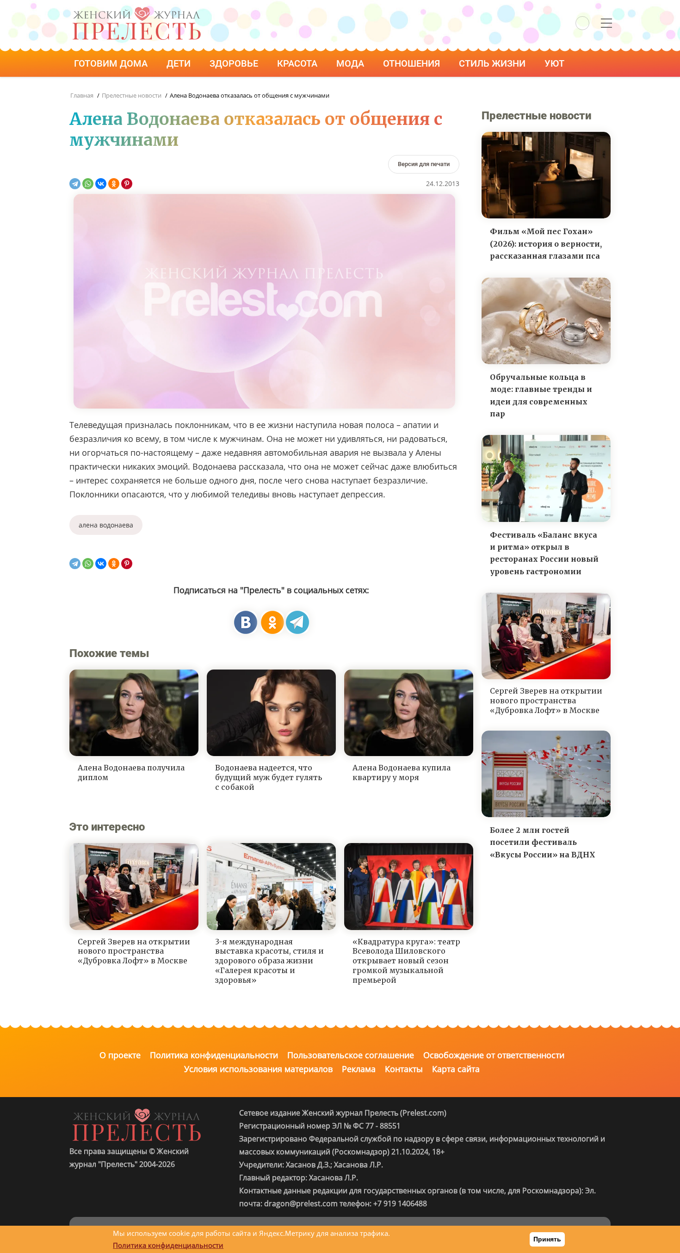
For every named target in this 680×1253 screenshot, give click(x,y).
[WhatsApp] (87, 183)
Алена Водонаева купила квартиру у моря (401, 772)
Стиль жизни (493, 63)
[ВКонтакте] (100, 183)
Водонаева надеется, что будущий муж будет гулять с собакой (268, 777)
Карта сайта (456, 1068)
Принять (547, 1239)
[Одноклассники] (113, 183)
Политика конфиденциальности (214, 1055)
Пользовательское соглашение (350, 1055)
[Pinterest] (126, 183)
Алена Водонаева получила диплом (131, 772)
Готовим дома (112, 63)
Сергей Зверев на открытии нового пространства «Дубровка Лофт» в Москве (134, 951)
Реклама (359, 1068)
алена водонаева (106, 525)
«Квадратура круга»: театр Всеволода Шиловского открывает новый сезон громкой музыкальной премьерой (406, 961)
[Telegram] (74, 183)
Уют (555, 63)
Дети (180, 63)
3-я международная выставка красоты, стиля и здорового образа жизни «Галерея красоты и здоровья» (269, 961)
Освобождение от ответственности (493, 1055)
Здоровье (235, 63)
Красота (298, 63)
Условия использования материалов (258, 1068)
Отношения (412, 63)
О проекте (120, 1055)
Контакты (404, 1068)
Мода (351, 63)
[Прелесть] (136, 10)
